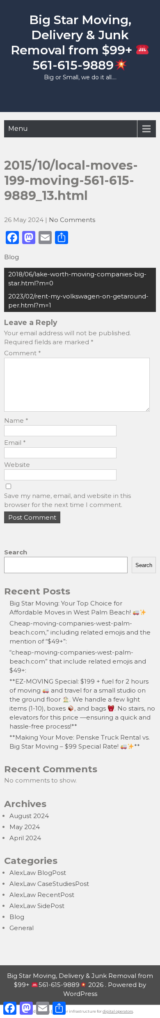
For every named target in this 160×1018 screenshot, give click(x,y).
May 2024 (24, 827)
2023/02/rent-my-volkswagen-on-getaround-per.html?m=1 (78, 300)
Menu (18, 128)
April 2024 (25, 838)
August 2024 (29, 816)
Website (17, 465)
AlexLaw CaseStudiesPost (49, 884)
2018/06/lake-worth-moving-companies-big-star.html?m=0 (77, 278)
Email (15, 442)
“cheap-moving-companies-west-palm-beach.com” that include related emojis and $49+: (77, 661)
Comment (22, 353)
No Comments (72, 220)
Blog (11, 257)
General (21, 928)
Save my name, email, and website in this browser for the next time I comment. (67, 500)
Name (16, 420)
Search (15, 552)
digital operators (118, 1011)
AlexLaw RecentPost (41, 895)
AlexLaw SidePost (36, 906)
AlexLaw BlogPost (37, 873)
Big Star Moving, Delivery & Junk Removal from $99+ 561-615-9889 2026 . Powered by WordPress (80, 985)
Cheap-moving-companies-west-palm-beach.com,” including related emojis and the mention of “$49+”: (80, 632)
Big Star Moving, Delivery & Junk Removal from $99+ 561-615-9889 (73, 42)
